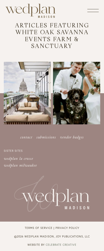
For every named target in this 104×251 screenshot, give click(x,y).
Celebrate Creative (61, 244)
